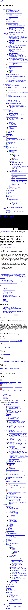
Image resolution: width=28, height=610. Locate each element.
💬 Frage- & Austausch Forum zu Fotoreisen (16, 80)
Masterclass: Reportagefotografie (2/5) (11, 368)
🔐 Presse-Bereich (10, 135)
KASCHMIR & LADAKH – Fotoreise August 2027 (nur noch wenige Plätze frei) (18, 60)
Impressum (5, 394)
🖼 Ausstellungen (10, 190)
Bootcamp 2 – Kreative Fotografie (16, 30)
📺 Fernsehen (9, 134)
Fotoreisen (5, 33)
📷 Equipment (9, 143)
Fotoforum (11, 122)
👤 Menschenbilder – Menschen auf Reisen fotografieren (19, 167)
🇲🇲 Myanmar (12, 72)
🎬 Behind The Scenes (11, 195)
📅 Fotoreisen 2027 (10, 46)
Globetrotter (11, 128)
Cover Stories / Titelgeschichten (16, 118)
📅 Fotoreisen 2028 (10, 64)
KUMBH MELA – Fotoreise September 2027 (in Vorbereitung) (18, 62)
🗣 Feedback (9, 19)
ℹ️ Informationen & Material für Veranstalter (16, 96)
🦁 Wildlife (14, 170)
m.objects (8, 212)
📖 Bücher (8, 110)
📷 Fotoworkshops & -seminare (13, 10)
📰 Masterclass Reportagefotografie (14, 13)
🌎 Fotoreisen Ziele (10, 67)
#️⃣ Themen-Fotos (10, 140)
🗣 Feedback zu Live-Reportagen (13, 103)
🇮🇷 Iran (10, 71)
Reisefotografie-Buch (13, 113)
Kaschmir (16, 155)
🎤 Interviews (9, 132)
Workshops (17, 274)
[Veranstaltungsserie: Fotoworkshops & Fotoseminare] (6, 345)
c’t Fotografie (12, 119)
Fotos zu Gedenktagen (8, 293)
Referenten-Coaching (13, 17)
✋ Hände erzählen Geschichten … (19, 173)
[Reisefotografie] (4, 2)
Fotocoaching (12, 204)
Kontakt (5, 397)
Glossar (4, 300)
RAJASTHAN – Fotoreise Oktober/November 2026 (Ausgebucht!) (18, 44)
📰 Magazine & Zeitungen (12, 117)
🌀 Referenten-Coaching (11, 100)
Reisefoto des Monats (8, 295)
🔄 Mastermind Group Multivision (14, 101)
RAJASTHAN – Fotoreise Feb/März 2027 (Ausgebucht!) (17, 52)
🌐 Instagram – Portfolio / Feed (16, 187)
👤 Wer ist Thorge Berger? (12, 147)
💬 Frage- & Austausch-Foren (13, 21)
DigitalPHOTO (12, 124)
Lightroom (9, 276)
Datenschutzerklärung (3, 330)
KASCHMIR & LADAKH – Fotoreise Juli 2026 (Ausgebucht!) (18, 39)
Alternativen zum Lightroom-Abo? (8, 382)
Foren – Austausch (7, 291)
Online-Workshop (23, 276)
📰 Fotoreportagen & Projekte (15, 171)
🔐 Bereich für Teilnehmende (12, 24)
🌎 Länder (11, 151)
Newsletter (5, 301)
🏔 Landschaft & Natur (16, 164)
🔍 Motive (11, 161)
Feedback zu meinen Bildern (15, 207)
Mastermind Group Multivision (16, 32)
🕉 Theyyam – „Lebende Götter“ (19, 180)
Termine (5, 288)
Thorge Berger (13, 248)
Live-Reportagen (7, 84)
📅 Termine (8, 18)
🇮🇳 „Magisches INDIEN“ (12, 90)
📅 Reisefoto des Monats (11, 138)
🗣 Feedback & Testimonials (12, 74)
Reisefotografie (7, 216)
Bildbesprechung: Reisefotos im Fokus (11, 296)
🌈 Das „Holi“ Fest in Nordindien (19, 178)
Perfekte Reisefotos (5, 347)
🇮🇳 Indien (11, 70)
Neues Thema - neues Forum (6, 387)
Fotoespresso (12, 120)
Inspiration (5, 136)
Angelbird (8, 210)
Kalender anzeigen (4, 371)
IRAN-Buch (11, 111)
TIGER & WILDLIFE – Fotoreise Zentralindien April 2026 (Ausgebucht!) (18, 37)
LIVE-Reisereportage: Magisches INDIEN (12, 361)
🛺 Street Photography (16, 168)
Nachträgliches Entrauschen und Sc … (9, 390)
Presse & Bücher (6, 109)
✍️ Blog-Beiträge (10, 131)
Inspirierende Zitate (7, 292)
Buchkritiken (12, 201)
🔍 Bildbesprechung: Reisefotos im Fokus (15, 139)
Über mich (5, 146)
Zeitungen (11, 130)
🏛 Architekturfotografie (17, 162)
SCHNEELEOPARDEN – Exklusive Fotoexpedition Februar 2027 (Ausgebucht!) (17, 49)
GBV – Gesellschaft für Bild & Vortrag (15, 211)
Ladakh (16, 156)
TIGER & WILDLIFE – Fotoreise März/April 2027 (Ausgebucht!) (16, 55)
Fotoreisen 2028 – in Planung (15, 66)
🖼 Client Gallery (13, 188)
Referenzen (11, 99)
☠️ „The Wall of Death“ (17, 181)
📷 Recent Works (13, 150)
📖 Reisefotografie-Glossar (12, 23)
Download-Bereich (13, 97)
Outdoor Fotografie (13, 126)
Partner (4, 208)
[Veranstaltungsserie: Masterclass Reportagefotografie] (6, 338)
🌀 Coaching (9, 14)
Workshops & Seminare (14, 199)
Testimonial (2, 278)
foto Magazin (12, 123)
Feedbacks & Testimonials (9, 290)
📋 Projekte (8, 192)
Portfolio (8, 148)
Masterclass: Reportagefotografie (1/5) (11, 341)
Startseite (2, 231)
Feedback (7, 231)
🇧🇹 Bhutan (11, 68)
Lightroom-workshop (10, 274)
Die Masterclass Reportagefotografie (17, 25)
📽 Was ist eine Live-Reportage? (13, 85)
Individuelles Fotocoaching (15, 15)
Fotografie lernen (7, 9)
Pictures (10, 127)
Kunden (10, 206)
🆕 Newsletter (9, 144)
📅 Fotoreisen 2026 (10, 34)
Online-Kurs (15, 276)
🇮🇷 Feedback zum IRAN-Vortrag (16, 105)
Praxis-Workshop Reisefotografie (16, 27)
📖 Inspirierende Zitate (11, 142)
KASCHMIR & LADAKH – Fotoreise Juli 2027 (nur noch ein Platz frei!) (18, 57)
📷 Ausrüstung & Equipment (12, 78)
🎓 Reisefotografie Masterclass (13, 11)
